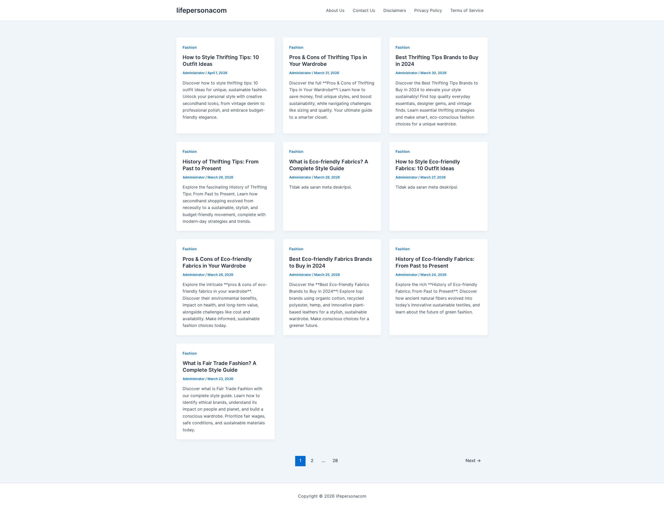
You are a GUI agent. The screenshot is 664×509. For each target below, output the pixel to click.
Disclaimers (394, 10)
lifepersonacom (201, 10)
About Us (335, 10)
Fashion (190, 47)
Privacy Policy (428, 10)
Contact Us (364, 10)
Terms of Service (466, 10)
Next (473, 460)
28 (335, 460)
